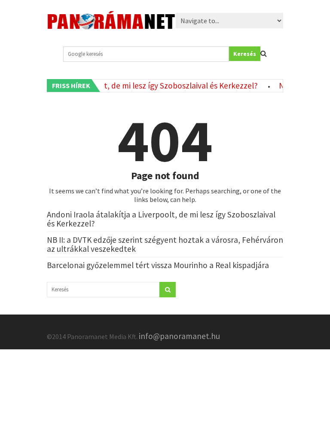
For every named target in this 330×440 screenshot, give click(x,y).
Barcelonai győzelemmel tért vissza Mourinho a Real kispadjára (158, 265)
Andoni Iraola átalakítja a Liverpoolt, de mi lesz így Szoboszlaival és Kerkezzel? (161, 219)
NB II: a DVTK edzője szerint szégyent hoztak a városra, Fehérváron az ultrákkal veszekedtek (165, 244)
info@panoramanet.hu (179, 336)
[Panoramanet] (111, 25)
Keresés (244, 54)
